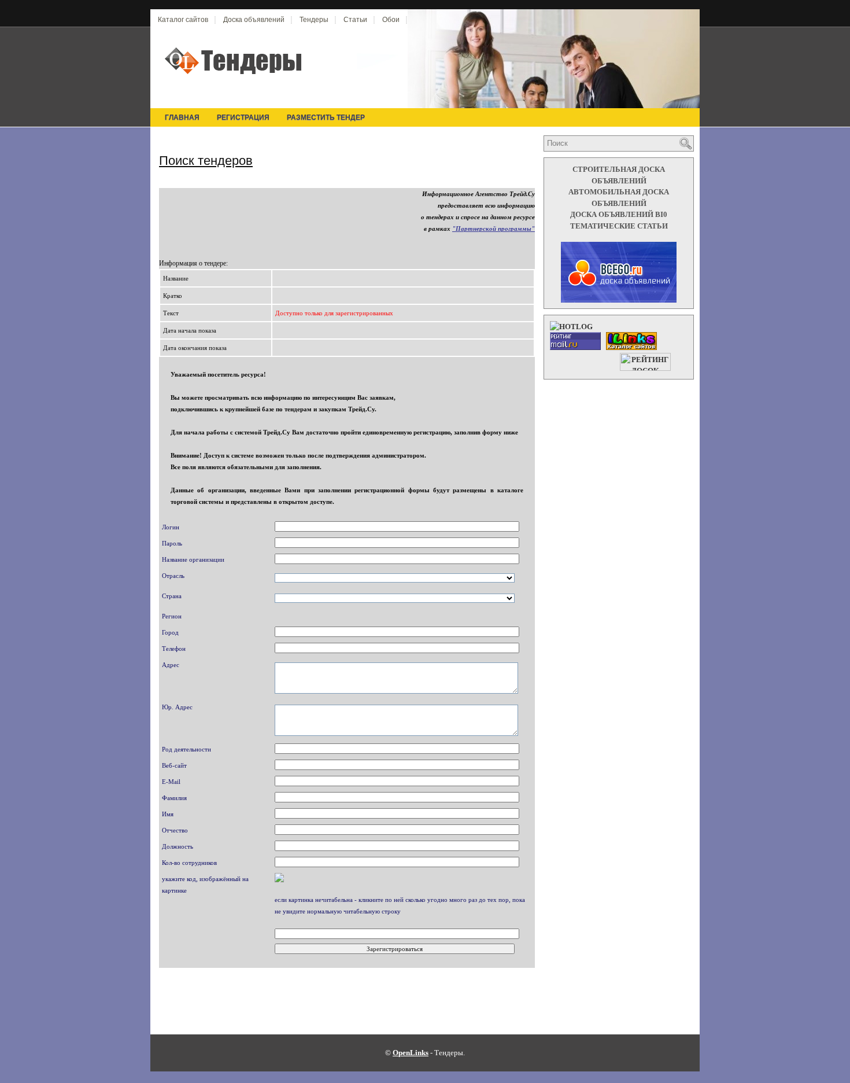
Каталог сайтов (183, 20)
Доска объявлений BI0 (618, 214)
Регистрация (243, 117)
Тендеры (314, 20)
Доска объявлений (253, 20)
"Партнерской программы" (493, 228)
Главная (182, 117)
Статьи (355, 20)
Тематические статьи (619, 226)
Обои (391, 20)
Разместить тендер (326, 117)
